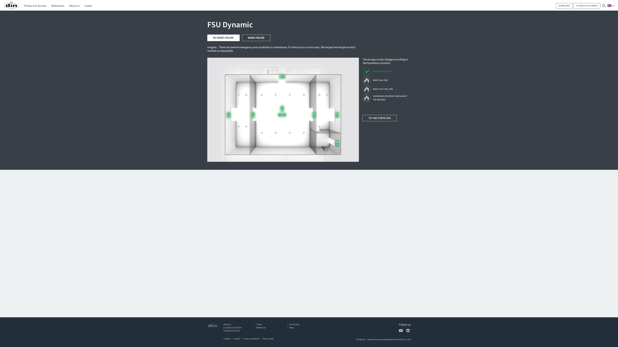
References (261, 327)
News (291, 327)
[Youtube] (400, 331)
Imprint (237, 338)
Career (259, 324)
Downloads (564, 5)
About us (227, 324)
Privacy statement (251, 338)
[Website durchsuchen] (603, 6)
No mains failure (223, 38)
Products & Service (231, 330)
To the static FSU (379, 118)
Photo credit (267, 338)
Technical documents (587, 5)
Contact (226, 338)
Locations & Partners (232, 327)
